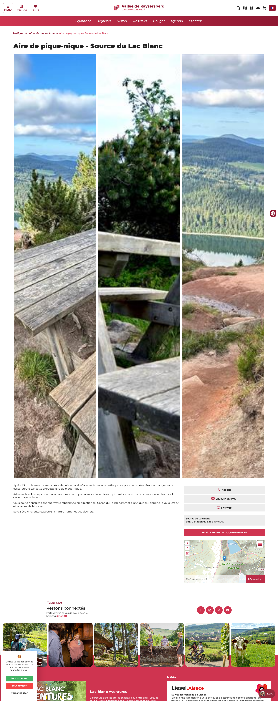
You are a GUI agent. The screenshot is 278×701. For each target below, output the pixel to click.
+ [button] (187, 543)
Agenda (177, 21)
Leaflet (261, 570)
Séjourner (83, 21)
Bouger (159, 21)
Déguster (103, 21)
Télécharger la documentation (224, 532)
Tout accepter (19, 678)
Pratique (196, 21)
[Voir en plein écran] (187, 553)
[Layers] (260, 544)
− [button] (187, 548)
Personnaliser (19, 693)
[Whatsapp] (219, 610)
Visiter (122, 21)
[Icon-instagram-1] (210, 610)
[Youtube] (228, 610)
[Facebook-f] (201, 610)
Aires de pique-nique (42, 33)
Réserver (140, 21)
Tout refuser (19, 685)
